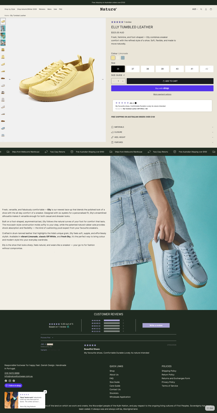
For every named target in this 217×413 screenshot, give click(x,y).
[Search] (201, 9)
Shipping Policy (169, 371)
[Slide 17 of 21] (2, 135)
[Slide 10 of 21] (2, 85)
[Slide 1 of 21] (2, 21)
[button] (117, 22)
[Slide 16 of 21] (2, 128)
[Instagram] (9, 380)
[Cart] (210, 9)
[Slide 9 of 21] (2, 78)
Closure (118, 132)
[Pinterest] (13, 380)
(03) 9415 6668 (12, 373)
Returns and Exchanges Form (176, 378)
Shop (112, 371)
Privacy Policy (168, 382)
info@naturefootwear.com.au (19, 376)
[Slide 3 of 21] (2, 35)
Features (118, 142)
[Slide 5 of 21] (2, 50)
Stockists (114, 393)
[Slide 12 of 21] (2, 100)
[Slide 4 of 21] (2, 43)
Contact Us (115, 389)
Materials (119, 127)
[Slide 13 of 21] (2, 107)
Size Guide (117, 75)
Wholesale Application (120, 397)
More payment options (162, 94)
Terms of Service (170, 386)
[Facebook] (6, 380)
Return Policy (168, 374)
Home (7, 15)
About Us (114, 374)
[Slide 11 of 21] (2, 92)
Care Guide (115, 386)
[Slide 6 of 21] (2, 57)
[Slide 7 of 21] (2, 64)
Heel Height (119, 137)
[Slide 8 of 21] (2, 71)
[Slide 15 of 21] (2, 121)
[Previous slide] (9, 79)
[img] (90, 345)
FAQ (111, 378)
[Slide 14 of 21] (2, 114)
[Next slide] (103, 79)
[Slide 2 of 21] (2, 28)
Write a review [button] (156, 325)
